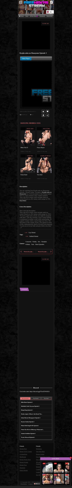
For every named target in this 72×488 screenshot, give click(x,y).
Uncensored (42, 16)
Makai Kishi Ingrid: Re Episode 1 (29, 428)
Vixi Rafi (39, 174)
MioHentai (23, 460)
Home (22, 16)
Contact (30, 486)
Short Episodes (40, 248)
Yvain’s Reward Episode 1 (27, 440)
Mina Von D (24, 147)
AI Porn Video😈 (34, 16)
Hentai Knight (24, 465)
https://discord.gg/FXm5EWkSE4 (41, 394)
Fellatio (28, 248)
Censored (29, 245)
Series (27, 16)
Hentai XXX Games (26, 454)
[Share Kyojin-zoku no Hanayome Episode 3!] (48, 115)
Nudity (35, 245)
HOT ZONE (46, 128)
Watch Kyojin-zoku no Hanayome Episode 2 (29, 255)
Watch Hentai (24, 473)
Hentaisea (39, 452)
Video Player (26, 58)
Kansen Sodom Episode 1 (27, 425)
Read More (26, 202)
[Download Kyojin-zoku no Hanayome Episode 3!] (43, 115)
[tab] (25, 58)
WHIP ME (30, 155)
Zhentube (23, 470)
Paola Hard (24, 174)
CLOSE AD (45, 23)
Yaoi (32, 248)
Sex (40, 245)
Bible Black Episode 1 (26, 405)
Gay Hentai (32, 236)
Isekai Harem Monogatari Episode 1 (30, 421)
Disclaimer (24, 486)
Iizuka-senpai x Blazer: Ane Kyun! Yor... (31, 417)
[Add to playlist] (43, 111)
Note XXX (30, 128)
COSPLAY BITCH (45, 155)
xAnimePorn (23, 457)
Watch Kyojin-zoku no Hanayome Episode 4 (43, 255)
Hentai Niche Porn (25, 462)
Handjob (45, 245)
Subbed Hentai (34, 239)
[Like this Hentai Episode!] (48, 111)
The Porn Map (40, 454)
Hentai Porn (23, 452)
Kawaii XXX (49, 16)
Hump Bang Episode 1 (27, 413)
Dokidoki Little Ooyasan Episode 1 (30, 409)
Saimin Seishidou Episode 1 (28, 436)
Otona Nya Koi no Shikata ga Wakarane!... (32, 432)
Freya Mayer (41, 147)
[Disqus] (36, 317)
